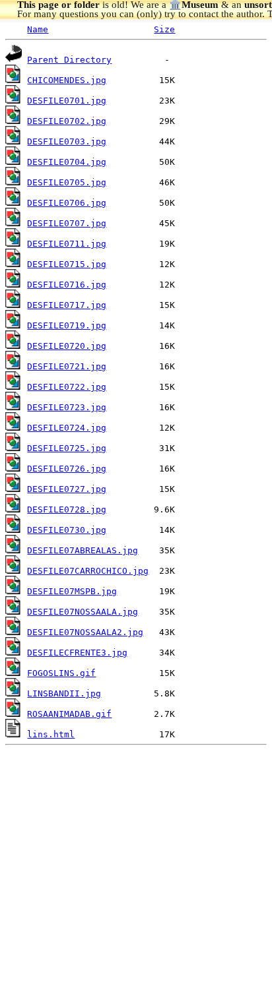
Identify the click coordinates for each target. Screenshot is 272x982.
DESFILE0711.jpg (66, 244)
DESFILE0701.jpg (66, 101)
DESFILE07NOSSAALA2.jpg (85, 632)
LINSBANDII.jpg (64, 693)
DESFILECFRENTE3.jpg (77, 653)
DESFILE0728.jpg (66, 509)
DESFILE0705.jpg (66, 182)
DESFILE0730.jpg (66, 530)
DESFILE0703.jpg (66, 141)
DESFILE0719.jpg (66, 325)
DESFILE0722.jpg (66, 387)
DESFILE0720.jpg (66, 346)
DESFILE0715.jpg (66, 264)
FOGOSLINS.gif (61, 673)
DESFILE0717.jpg (66, 305)
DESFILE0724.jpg (66, 428)
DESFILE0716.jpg (66, 285)
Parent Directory (69, 60)
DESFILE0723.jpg (66, 407)
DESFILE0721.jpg (66, 366)
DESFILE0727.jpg (66, 489)
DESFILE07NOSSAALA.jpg (82, 612)
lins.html (51, 734)
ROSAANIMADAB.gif (69, 714)
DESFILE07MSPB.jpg (72, 591)
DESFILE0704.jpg (66, 162)
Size (164, 29)
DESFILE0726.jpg (66, 469)
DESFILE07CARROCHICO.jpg (88, 571)
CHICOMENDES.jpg (66, 80)
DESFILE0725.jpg (66, 448)
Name (37, 29)
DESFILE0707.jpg (66, 223)
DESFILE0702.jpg (66, 121)
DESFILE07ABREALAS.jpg (82, 550)
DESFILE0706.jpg (66, 203)
